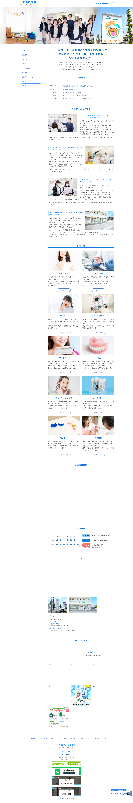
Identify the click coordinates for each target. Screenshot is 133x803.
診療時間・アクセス (28, 77)
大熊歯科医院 (91, 652)
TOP (23, 50)
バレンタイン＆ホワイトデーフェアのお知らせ (76, 99)
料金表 (24, 64)
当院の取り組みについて (66, 799)
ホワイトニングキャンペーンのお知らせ (74, 95)
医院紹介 (24, 55)
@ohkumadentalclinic (93, 655)
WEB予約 (25, 72)
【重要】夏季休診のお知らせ (71, 89)
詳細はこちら (64, 290)
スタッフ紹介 (26, 68)
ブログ (24, 86)
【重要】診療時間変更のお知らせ (72, 92)
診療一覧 (24, 59)
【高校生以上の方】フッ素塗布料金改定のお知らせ (77, 86)
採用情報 (24, 81)
